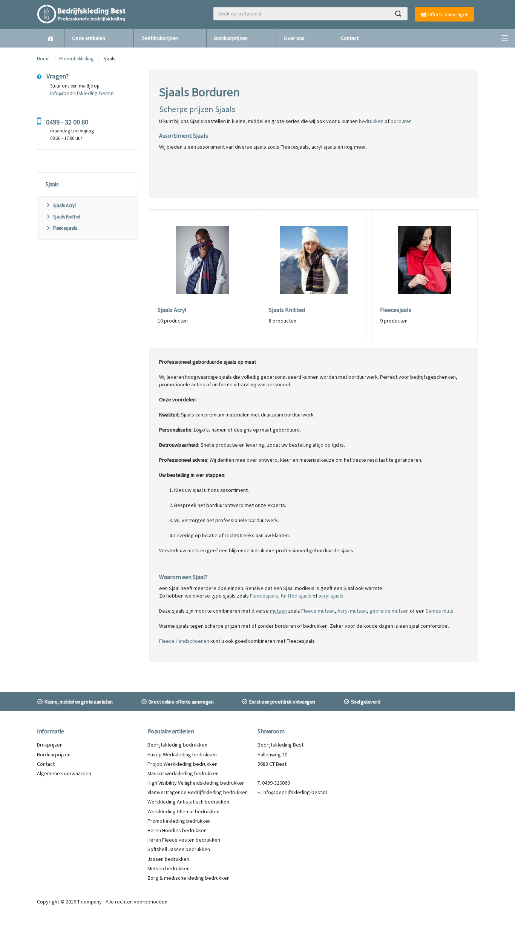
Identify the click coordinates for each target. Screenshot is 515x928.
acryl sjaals (331, 595)
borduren (401, 121)
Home (43, 58)
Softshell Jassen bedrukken (178, 849)
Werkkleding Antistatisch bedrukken (188, 801)
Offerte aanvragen (447, 14)
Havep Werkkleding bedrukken (182, 754)
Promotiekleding (76, 58)
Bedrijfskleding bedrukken (177, 744)
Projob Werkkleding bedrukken (182, 764)
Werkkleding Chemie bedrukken (183, 811)
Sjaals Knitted (66, 217)
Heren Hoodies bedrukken (177, 830)
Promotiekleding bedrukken (179, 820)
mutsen (278, 610)
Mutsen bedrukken (168, 868)
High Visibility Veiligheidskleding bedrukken (196, 782)
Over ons (294, 38)
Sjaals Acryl (64, 205)
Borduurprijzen (231, 38)
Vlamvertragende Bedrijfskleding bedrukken (197, 792)
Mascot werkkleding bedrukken (183, 773)
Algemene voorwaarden (64, 773)
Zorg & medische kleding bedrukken (188, 877)
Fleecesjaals (65, 228)
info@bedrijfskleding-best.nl (82, 93)
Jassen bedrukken (168, 859)
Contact (350, 38)
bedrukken (371, 121)
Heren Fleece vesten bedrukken (183, 839)
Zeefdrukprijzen (159, 38)
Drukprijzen (50, 744)
